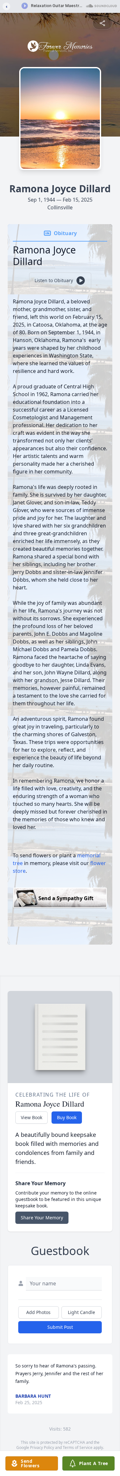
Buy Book (66, 1117)
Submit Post (60, 1327)
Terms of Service (77, 1447)
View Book (31, 1117)
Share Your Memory (42, 1217)
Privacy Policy (42, 1447)
